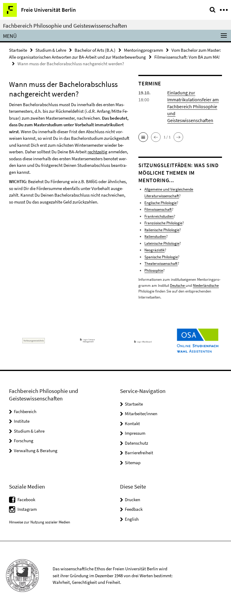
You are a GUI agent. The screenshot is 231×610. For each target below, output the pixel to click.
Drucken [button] (132, 499)
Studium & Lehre (50, 50)
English (132, 519)
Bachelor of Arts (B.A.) (95, 50)
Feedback (134, 509)
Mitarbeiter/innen (141, 413)
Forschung (23, 440)
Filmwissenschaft (158, 209)
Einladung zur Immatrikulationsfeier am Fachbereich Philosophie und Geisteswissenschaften (193, 106)
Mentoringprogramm (143, 50)
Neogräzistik (154, 250)
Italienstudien (155, 236)
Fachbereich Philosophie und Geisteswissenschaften (65, 25)
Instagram (27, 509)
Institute (21, 421)
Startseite (18, 50)
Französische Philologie (163, 222)
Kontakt (132, 423)
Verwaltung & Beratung (35, 450)
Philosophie (153, 270)
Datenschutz (136, 443)
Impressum (135, 433)
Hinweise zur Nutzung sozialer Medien (39, 522)
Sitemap (132, 462)
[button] (143, 137)
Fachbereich (25, 411)
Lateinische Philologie (161, 243)
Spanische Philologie (161, 256)
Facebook (26, 499)
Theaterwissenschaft (160, 263)
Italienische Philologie (161, 229)
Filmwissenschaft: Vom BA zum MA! (187, 57)
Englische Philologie (160, 202)
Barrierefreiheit (139, 452)
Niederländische (206, 285)
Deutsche (178, 285)
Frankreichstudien (159, 216)
